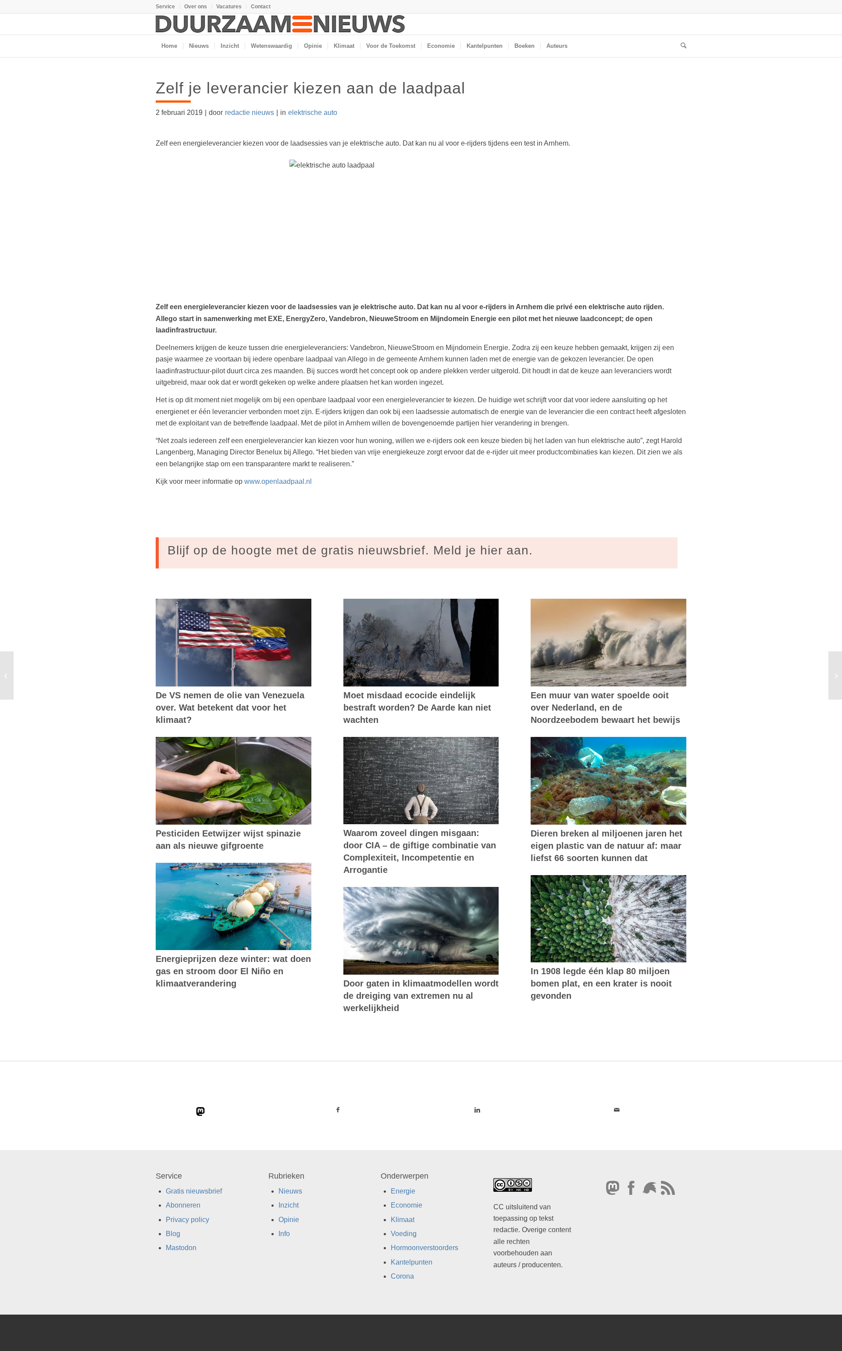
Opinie (288, 1219)
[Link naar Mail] (616, 1109)
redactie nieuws (249, 112)
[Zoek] (680, 46)
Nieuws (290, 1191)
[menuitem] (168, 6)
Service (165, 7)
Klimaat (402, 1219)
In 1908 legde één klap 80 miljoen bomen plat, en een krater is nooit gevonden (601, 983)
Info (284, 1233)
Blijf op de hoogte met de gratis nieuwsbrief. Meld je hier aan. (350, 550)
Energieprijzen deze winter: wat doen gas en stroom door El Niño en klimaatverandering (233, 971)
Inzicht (288, 1205)
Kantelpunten (411, 1262)
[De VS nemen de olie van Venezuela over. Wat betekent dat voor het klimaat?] (233, 642)
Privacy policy (187, 1219)
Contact (261, 7)
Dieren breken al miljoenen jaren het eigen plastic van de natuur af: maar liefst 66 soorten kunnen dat (606, 846)
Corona (402, 1276)
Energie (403, 1191)
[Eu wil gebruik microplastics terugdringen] (7, 675)
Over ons (195, 7)
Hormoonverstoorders (424, 1248)
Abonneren (183, 1205)
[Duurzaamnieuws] (281, 24)
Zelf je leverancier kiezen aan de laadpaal (310, 88)
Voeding (404, 1233)
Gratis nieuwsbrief (194, 1191)
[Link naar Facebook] (338, 1109)
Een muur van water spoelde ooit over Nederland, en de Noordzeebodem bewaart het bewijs (605, 707)
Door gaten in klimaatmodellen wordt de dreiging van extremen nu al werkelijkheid (421, 996)
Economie (406, 1205)
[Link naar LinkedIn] (477, 1109)
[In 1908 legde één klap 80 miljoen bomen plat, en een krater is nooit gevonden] (608, 918)
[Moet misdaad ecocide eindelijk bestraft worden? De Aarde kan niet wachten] (421, 642)
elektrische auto (312, 112)
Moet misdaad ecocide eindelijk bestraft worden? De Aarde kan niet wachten (417, 707)
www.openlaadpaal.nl (278, 481)
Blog (173, 1233)
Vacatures (229, 7)
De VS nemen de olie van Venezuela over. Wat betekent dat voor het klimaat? (230, 707)
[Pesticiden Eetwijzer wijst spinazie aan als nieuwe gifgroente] (233, 781)
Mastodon (181, 1248)
